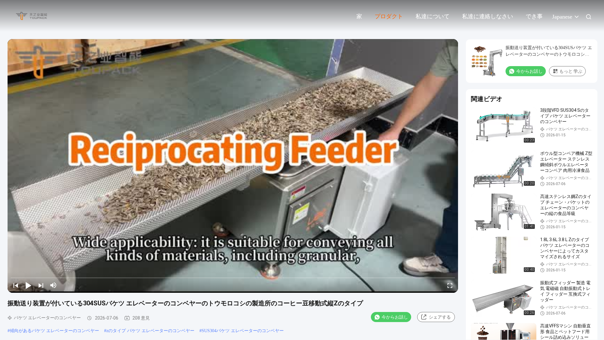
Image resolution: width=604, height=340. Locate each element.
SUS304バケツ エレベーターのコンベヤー (243, 330)
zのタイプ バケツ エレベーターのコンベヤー (150, 330)
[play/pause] (28, 285)
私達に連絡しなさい (487, 16)
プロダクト (389, 16)
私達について (433, 16)
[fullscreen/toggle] (450, 285)
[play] (233, 166)
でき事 (534, 16)
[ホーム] (31, 15)
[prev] (15, 285)
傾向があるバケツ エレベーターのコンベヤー (54, 330)
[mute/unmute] (53, 285)
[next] (41, 285)
